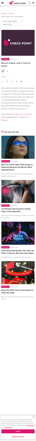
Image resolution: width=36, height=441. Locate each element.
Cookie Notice (8, 427)
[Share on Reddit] (17, 81)
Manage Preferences (18, 436)
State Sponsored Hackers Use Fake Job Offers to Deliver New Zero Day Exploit (17, 251)
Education (5, 161)
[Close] (33, 417)
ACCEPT (18, 431)
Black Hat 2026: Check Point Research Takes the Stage (17, 291)
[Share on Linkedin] (12, 81)
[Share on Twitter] (7, 81)
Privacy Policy (30, 425)
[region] (18, 427)
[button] (30, 3)
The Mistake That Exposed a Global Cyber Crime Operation (16, 210)
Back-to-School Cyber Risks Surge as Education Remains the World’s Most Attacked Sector (17, 167)
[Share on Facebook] (3, 81)
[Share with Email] (21, 81)
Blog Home (4, 13)
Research (11, 13)
